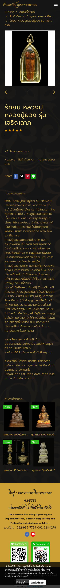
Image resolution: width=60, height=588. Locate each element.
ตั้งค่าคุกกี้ (20, 582)
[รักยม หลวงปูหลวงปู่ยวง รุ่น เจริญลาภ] (30, 58)
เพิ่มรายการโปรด (18, 151)
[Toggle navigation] (55, 4)
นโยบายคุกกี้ (22, 576)
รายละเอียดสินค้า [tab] (16, 194)
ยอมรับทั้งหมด (37, 582)
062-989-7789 (26, 527)
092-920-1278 (46, 527)
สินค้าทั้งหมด (26, 159)
